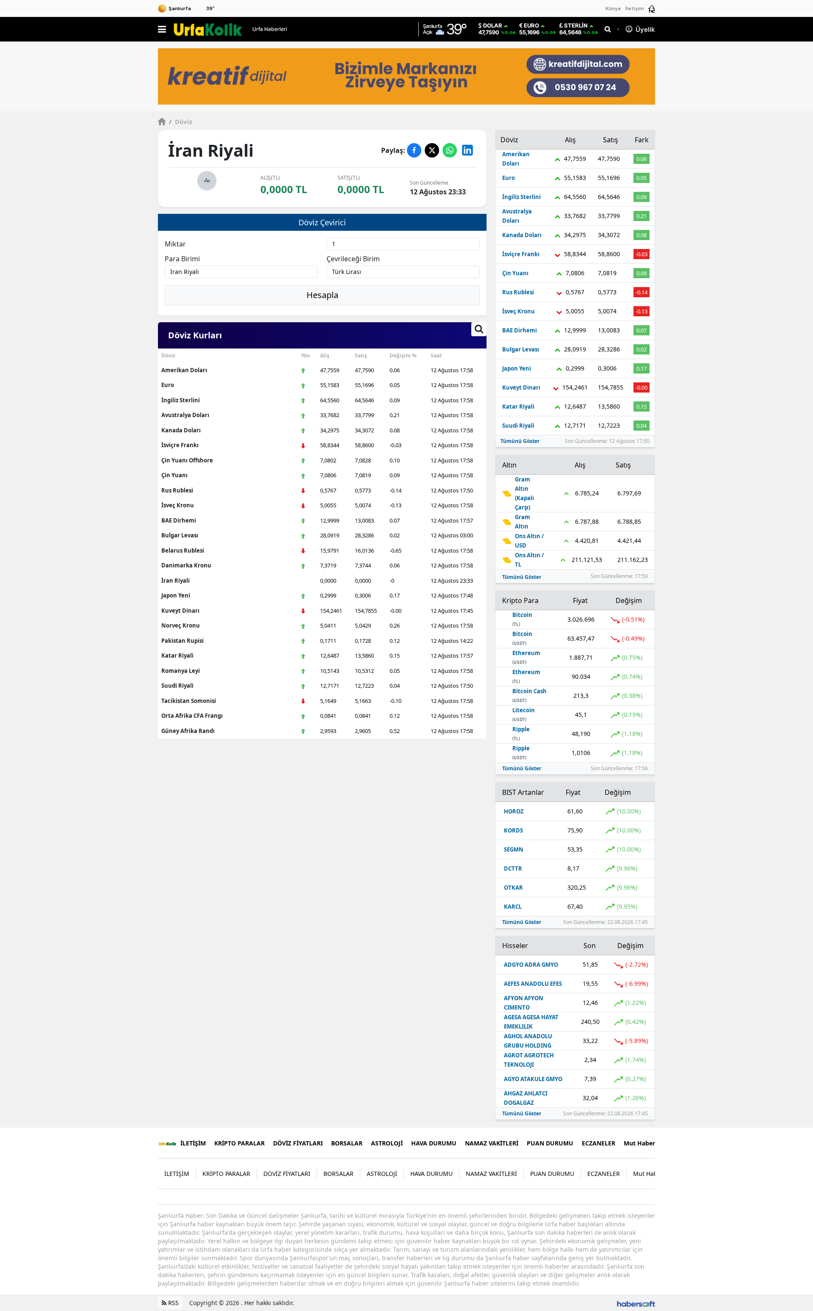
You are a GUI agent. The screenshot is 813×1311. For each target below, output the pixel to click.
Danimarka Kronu (186, 565)
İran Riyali (175, 580)
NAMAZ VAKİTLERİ (491, 1143)
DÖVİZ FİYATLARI (298, 1143)
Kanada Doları (181, 430)
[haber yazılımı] (636, 1302)
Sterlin (576, 25)
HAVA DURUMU (433, 1143)
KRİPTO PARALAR (239, 1143)
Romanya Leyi (180, 671)
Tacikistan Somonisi (188, 701)
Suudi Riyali (177, 685)
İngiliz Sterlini (180, 400)
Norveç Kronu (180, 625)
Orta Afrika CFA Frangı (192, 715)
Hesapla (322, 295)
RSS (172, 1303)
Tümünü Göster (520, 441)
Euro (531, 25)
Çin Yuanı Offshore (187, 460)
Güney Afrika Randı (188, 731)
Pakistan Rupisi (182, 640)
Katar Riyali (177, 655)
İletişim (634, 8)
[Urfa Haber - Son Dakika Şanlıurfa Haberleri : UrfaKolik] (167, 1143)
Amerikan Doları (184, 370)
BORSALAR (346, 1143)
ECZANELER (598, 1143)
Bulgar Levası (179, 535)
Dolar (492, 25)
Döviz (180, 121)
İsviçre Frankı (180, 445)
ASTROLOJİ (387, 1143)
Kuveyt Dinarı (180, 610)
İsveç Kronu (177, 505)
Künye (613, 8)
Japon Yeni (175, 595)
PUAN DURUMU (550, 1143)
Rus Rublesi (177, 490)
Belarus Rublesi (182, 550)
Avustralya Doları (185, 415)
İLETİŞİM (193, 1143)
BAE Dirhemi (178, 520)
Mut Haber (639, 1143)
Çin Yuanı (174, 475)
